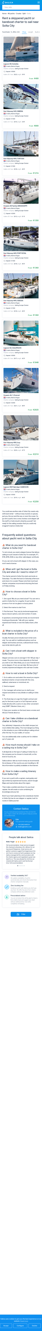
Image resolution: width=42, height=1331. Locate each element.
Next (38, 853)
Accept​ (6, 1326)
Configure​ (20, 1326)
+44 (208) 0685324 (24, 824)
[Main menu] (38, 2)
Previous (4, 853)
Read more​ (24, 1321)
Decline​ (34, 1326)
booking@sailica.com (25, 827)
